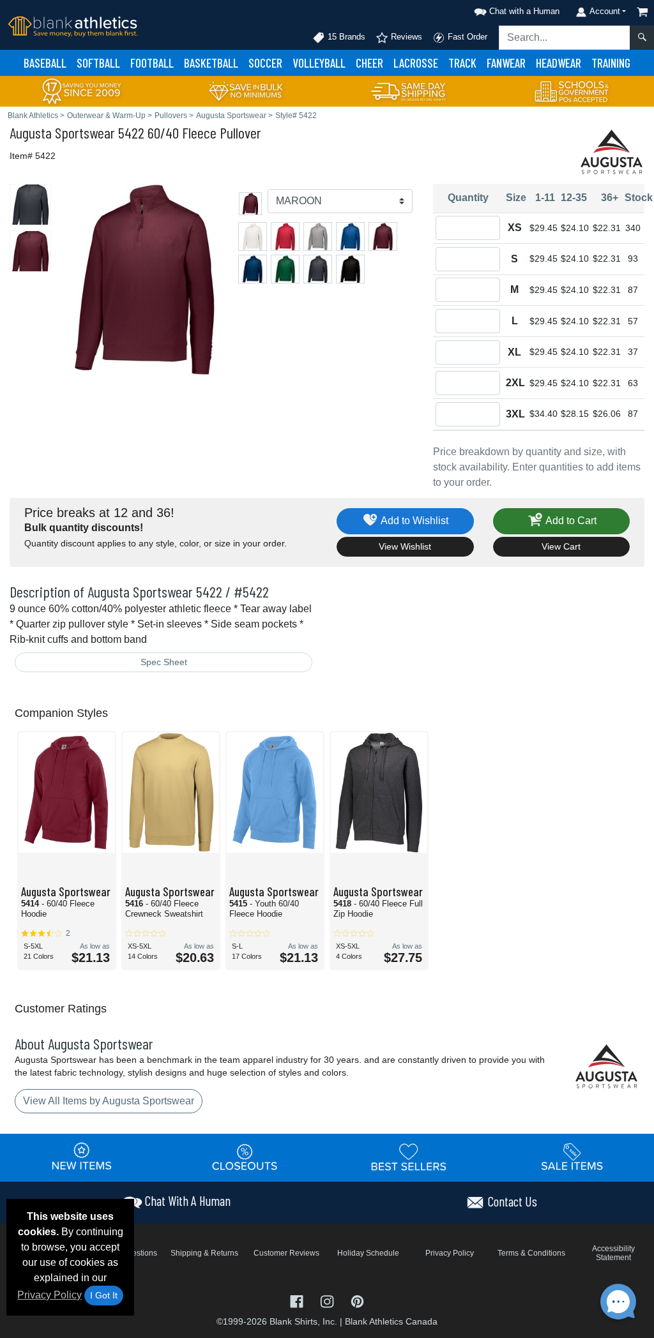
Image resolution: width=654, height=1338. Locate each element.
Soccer (265, 63)
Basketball (211, 63)
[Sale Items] (572, 1157)
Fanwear (506, 63)
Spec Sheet (164, 662)
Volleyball (319, 63)
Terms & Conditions (531, 1253)
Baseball (45, 63)
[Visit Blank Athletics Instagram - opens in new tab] (328, 1300)
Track (462, 63)
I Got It (104, 1295)
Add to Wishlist (413, 520)
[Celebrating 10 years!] (82, 90)
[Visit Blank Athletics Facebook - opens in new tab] (298, 1300)
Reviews (405, 36)
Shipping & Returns (204, 1253)
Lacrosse (415, 63)
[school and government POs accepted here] (572, 91)
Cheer (369, 63)
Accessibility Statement (613, 1253)
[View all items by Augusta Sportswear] (612, 151)
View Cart (561, 546)
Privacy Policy (49, 1294)
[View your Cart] (642, 12)
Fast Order (466, 36)
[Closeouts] (245, 1157)
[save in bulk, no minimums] (245, 90)
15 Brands (345, 36)
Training (610, 63)
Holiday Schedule (368, 1253)
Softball (98, 63)
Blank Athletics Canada (391, 1321)
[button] (514, 9)
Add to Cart (570, 520)
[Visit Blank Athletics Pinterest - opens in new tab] (357, 1300)
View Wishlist (405, 546)
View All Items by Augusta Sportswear (108, 1100)
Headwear (558, 63)
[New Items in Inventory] (82, 1157)
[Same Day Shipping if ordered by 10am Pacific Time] (408, 90)
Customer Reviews (286, 1253)
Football (152, 63)
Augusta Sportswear (62, 132)
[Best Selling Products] (409, 1157)
